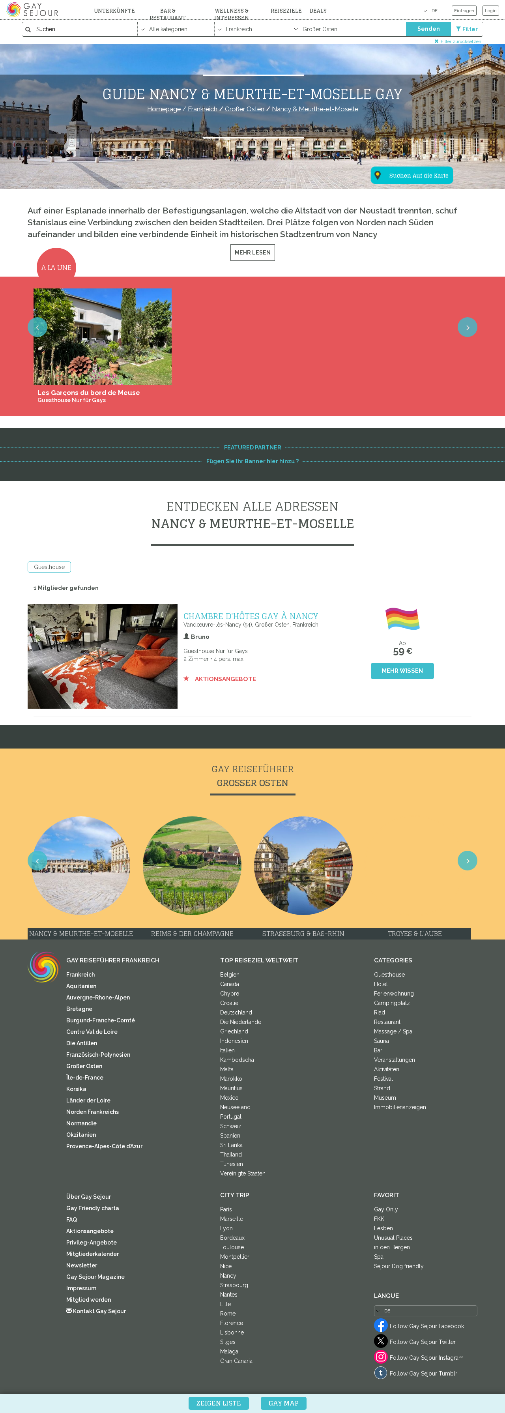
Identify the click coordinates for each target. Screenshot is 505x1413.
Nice (226, 1266)
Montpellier (234, 1257)
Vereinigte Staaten (243, 1173)
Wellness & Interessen (231, 14)
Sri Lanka (231, 1145)
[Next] (467, 327)
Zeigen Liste (218, 1403)
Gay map (284, 1403)
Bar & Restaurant (168, 14)
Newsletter (81, 1265)
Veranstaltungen (394, 1060)
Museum (385, 1098)
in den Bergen (392, 1247)
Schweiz (230, 1126)
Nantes (229, 1294)
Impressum (81, 1288)
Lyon (226, 1228)
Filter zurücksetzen (461, 41)
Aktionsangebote (224, 679)
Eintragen (464, 10)
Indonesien (234, 1041)
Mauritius (231, 1088)
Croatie (229, 1003)
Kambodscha (237, 1060)
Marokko (231, 1079)
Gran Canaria (236, 1361)
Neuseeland (235, 1107)
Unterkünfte (114, 10)
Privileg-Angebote (91, 1242)
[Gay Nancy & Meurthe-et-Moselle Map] (407, 136)
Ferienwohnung (394, 993)
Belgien (229, 974)
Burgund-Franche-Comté (100, 1020)
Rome (228, 1313)
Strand (382, 1088)
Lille (225, 1304)
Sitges (228, 1342)
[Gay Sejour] (33, 9)
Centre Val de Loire (92, 1032)
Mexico (229, 1098)
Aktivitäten (386, 1069)
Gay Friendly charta (92, 1208)
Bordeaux (232, 1238)
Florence (231, 1323)
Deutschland (236, 1012)
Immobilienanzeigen (400, 1107)
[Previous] (37, 327)
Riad (379, 1012)
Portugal (230, 1117)
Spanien (230, 1135)
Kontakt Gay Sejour (99, 1311)
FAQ (71, 1219)
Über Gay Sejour (88, 1197)
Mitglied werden (88, 1300)
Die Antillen (81, 1043)
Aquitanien (81, 986)
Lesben (383, 1228)
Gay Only (386, 1209)
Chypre (229, 993)
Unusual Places (393, 1238)
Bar (378, 1050)
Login (491, 10)
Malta (227, 1069)
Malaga (229, 1351)
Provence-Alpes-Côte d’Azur (104, 1146)
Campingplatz (392, 1003)
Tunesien (231, 1164)
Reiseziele (286, 10)
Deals (318, 10)
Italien (227, 1050)
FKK (379, 1219)
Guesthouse (49, 567)
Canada (229, 984)
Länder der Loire (88, 1100)
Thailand (231, 1154)
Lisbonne (232, 1332)
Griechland (234, 1031)
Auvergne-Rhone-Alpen (98, 997)
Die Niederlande (240, 1022)
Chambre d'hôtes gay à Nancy (250, 615)
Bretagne (79, 1009)
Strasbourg (234, 1285)
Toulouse (232, 1247)
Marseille (231, 1219)
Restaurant (387, 1022)
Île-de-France (84, 1077)
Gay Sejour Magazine (95, 1277)
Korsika (76, 1089)
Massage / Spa (393, 1031)
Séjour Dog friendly (399, 1266)
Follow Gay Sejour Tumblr (423, 1373)
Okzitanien (81, 1135)
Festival (383, 1079)
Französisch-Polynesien (98, 1055)
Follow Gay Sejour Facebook (427, 1326)
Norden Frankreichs (92, 1112)
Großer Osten (84, 1066)
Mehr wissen (402, 671)
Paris (226, 1209)
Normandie (81, 1123)
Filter (470, 29)
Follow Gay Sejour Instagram (427, 1358)
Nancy (228, 1276)
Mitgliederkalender (92, 1254)
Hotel (381, 984)
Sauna (381, 1041)
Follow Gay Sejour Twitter (423, 1342)
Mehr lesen (253, 252)
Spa (378, 1257)
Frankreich (80, 974)
